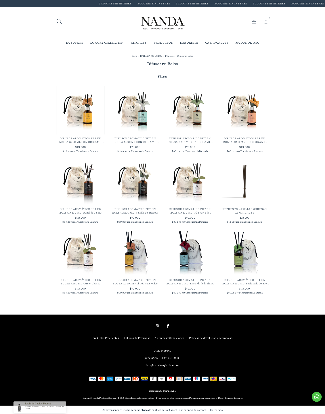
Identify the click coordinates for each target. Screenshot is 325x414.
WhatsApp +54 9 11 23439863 (162, 358)
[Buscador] (60, 22)
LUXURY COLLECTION (107, 42)
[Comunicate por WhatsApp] (317, 397)
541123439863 (162, 350)
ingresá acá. (209, 397)
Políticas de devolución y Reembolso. (211, 338)
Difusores (169, 55)
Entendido (216, 410)
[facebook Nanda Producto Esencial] (168, 326)
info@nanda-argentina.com (162, 365)
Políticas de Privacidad (137, 338)
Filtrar (162, 76)
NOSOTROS (74, 42)
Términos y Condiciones (169, 338)
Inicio (134, 55)
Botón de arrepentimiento (230, 397)
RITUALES (139, 42)
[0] (264, 22)
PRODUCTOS (163, 42)
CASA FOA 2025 (216, 42)
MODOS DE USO (247, 42)
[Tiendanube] (162, 391)
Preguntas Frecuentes (105, 338)
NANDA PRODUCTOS (151, 55)
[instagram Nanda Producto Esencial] (157, 326)
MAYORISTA (189, 42)
